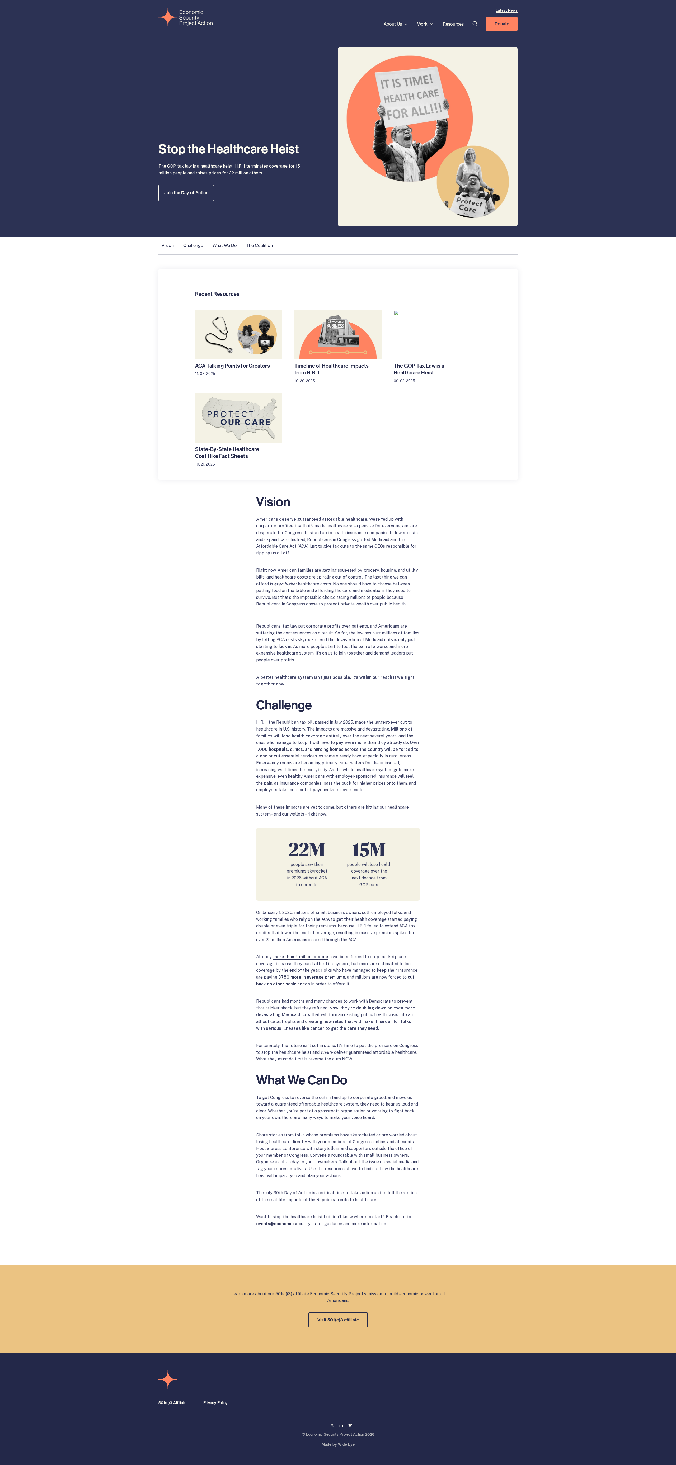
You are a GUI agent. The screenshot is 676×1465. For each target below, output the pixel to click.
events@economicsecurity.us (286, 1223)
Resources (453, 24)
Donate (502, 23)
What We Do (225, 245)
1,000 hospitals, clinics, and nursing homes (300, 749)
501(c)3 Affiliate (172, 1402)
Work (422, 24)
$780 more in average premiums (311, 977)
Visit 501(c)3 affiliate (338, 1319)
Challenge (193, 245)
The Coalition (259, 245)
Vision (168, 245)
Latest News (507, 10)
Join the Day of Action (186, 192)
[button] (475, 24)
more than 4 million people (300, 956)
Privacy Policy (215, 1402)
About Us (393, 24)
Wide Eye (346, 1444)
